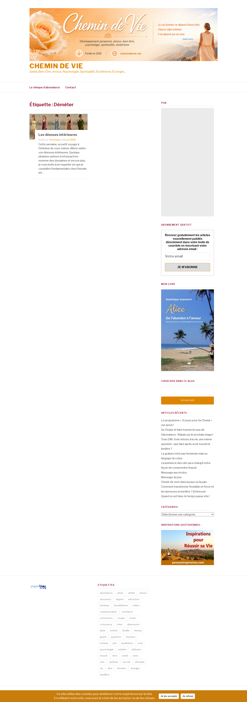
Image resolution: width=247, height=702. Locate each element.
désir (102, 630)
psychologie (107, 649)
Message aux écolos (174, 472)
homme (104, 643)
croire (132, 618)
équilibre (105, 674)
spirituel (113, 661)
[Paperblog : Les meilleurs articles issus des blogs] (38, 589)
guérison (116, 636)
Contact (70, 87)
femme (138, 630)
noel (140, 643)
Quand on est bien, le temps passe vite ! (185, 496)
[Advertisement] (187, 162)
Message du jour (171, 477)
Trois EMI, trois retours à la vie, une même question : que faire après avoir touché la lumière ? (186, 444)
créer (120, 624)
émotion (121, 668)
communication (108, 611)
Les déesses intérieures (58, 135)
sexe (135, 655)
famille (125, 630)
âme (110, 668)
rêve (114, 655)
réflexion (136, 649)
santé (125, 655)
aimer (120, 592)
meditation (127, 643)
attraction (133, 599)
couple (121, 618)
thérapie (140, 661)
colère (135, 605)
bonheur (104, 605)
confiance (127, 611)
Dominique (54, 139)
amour (143, 592)
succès (127, 661)
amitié (131, 592)
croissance (106, 624)
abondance (106, 592)
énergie (135, 668)
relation (122, 649)
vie (101, 668)
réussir (104, 655)
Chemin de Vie (56, 66)
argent (120, 599)
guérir (103, 636)
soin (102, 661)
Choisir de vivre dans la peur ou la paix (184, 482)
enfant (114, 630)
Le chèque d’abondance (44, 87)
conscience (106, 618)
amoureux (105, 599)
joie (115, 643)
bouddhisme (121, 605)
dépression (133, 624)
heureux (130, 636)
